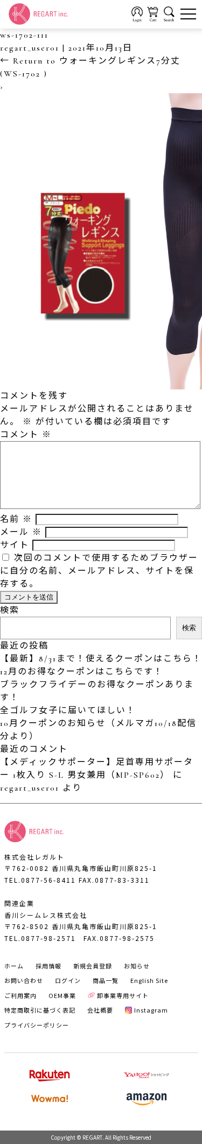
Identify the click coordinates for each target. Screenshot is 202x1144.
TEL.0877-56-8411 (40, 879)
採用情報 (48, 965)
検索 (9, 610)
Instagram (151, 1010)
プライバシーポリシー (36, 1025)
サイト (14, 545)
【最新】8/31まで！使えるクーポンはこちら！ (101, 658)
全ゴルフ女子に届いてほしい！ (68, 710)
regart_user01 (29, 48)
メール (21, 532)
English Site (149, 980)
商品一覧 (106, 980)
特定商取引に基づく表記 (39, 1010)
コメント (26, 434)
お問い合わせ (23, 980)
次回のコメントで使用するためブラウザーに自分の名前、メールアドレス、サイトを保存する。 (99, 571)
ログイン (68, 980)
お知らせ (137, 965)
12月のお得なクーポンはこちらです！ (81, 671)
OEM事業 (62, 995)
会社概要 (100, 1010)
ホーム (14, 965)
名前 (16, 519)
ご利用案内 (20, 995)
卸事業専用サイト (123, 995)
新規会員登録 (92, 965)
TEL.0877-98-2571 (40, 938)
